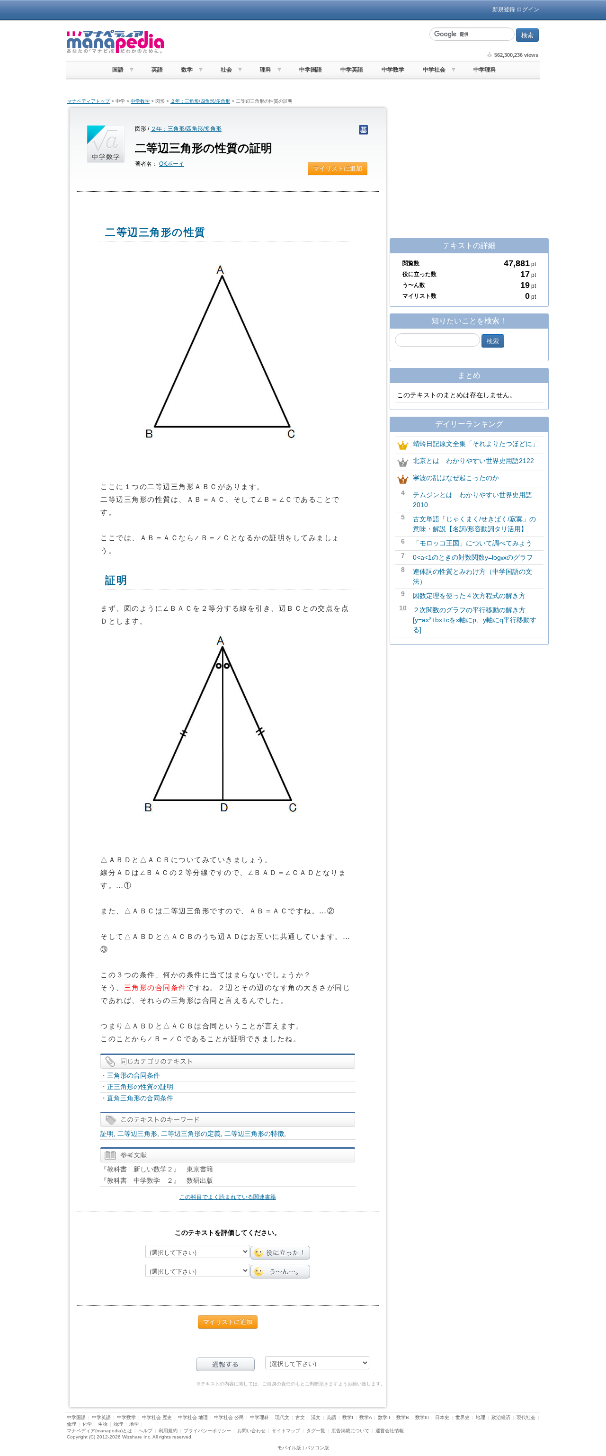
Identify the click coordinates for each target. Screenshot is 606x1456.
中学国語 (310, 69)
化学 (87, 1424)
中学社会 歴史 (157, 1417)
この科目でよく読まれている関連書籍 (227, 1197)
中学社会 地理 (193, 1417)
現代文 (282, 1417)
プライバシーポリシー (207, 1430)
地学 (134, 1424)
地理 (480, 1417)
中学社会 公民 (229, 1417)
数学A (365, 1417)
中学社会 (434, 69)
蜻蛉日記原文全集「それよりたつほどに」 (476, 443)
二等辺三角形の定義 (191, 1133)
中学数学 (393, 69)
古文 (300, 1417)
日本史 (442, 1417)
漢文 (316, 1417)
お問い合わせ (251, 1430)
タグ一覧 (315, 1430)
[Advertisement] (296, 41)
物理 (118, 1424)
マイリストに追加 (337, 168)
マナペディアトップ (88, 101)
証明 (107, 1133)
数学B (402, 1417)
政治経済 (500, 1417)
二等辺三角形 (137, 1133)
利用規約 (168, 1430)
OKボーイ (171, 164)
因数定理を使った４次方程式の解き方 (469, 595)
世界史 (462, 1417)
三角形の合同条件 (133, 1075)
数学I (347, 1417)
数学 (187, 69)
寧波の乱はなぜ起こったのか (456, 478)
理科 (265, 69)
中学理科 (484, 69)
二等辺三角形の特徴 (254, 1133)
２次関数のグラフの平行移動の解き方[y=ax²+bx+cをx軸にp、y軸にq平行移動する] (474, 620)
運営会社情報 (389, 1430)
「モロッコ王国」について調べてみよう (472, 543)
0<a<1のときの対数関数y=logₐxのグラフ (473, 557)
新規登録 (503, 9)
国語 (118, 69)
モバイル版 (289, 1447)
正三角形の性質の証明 (140, 1086)
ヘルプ (145, 1430)
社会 (226, 69)
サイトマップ (286, 1430)
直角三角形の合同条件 (140, 1098)
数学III (422, 1417)
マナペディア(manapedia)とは (99, 1430)
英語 (157, 69)
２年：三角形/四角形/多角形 (200, 101)
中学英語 (351, 69)
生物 (102, 1424)
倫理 (71, 1424)
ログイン (528, 9)
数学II (384, 1417)
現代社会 (526, 1417)
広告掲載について (350, 1430)
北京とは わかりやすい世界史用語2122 (473, 460)
